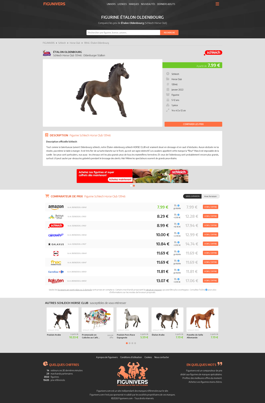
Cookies (148, 357)
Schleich (62, 43)
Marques (134, 4)
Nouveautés (148, 4)
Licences (122, 4)
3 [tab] (132, 343)
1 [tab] (131, 186)
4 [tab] (135, 343)
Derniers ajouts (166, 4)
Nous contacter (161, 357)
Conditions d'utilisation (131, 357)
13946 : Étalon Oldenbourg (96, 43)
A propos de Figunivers (107, 357)
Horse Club (75, 43)
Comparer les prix (193, 124)
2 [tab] (134, 186)
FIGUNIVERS (48, 43)
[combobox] (132, 32)
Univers (111, 4)
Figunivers (56, 4)
